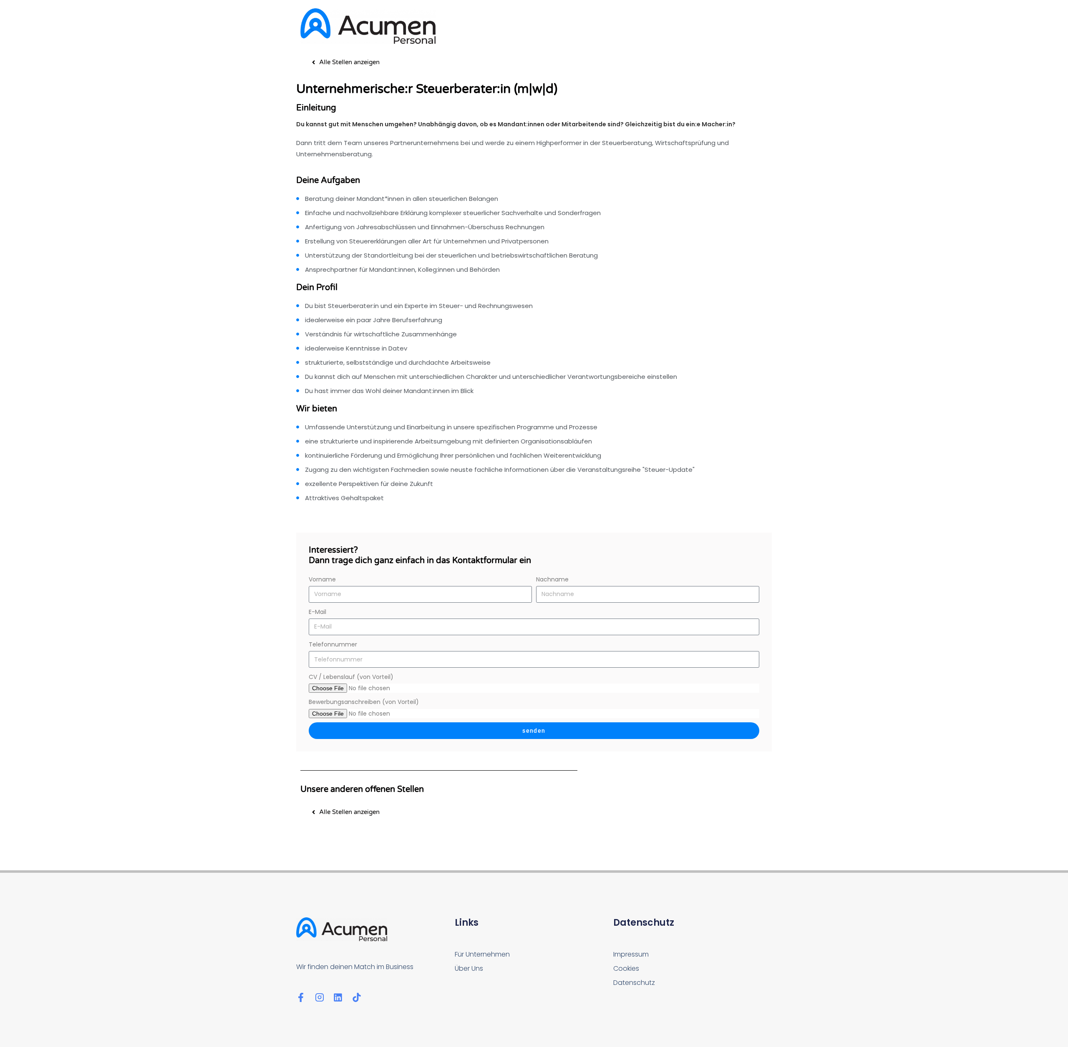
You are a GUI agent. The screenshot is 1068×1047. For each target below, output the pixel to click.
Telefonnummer (333, 644)
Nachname (552, 579)
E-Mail (317, 612)
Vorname (322, 579)
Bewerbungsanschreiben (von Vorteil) (364, 702)
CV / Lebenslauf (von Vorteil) (351, 677)
